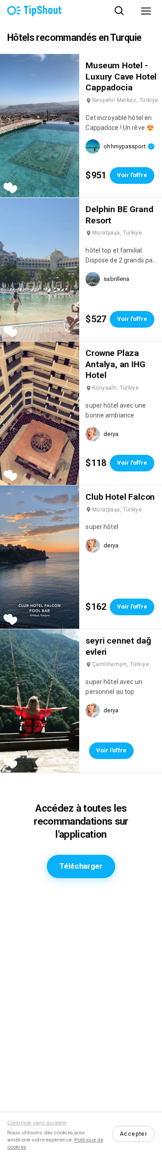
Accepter (133, 1133)
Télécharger (80, 866)
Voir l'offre (132, 175)
